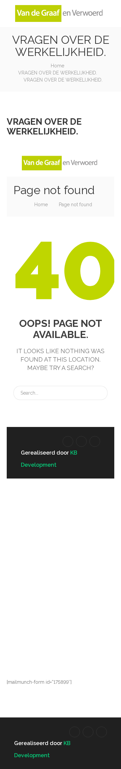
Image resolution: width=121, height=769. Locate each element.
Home (57, 65)
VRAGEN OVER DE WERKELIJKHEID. (57, 72)
